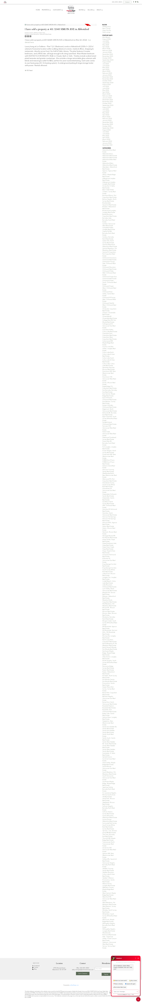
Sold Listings (106, 32)
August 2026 (106, 39)
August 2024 (106, 84)
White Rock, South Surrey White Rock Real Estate (109, 915)
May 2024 (105, 90)
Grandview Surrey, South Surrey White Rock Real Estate (108, 484)
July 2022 (105, 132)
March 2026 (106, 48)
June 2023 (105, 111)
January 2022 (107, 143)
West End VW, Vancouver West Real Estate (109, 898)
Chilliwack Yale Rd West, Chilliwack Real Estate (109, 305)
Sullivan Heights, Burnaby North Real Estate (108, 808)
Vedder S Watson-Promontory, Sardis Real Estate (108, 880)
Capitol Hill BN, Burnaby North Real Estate (108, 233)
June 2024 (105, 88)
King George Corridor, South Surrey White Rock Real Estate (109, 569)
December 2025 (107, 54)
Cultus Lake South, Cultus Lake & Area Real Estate (108, 360)
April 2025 (105, 69)
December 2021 (107, 145)
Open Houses (106, 30)
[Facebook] (133, 2)
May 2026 (105, 45)
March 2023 (106, 116)
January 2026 (107, 52)
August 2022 (106, 130)
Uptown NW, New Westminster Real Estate (108, 855)
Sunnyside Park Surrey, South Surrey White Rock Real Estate (109, 825)
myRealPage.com (74, 985)
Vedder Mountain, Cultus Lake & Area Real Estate (108, 874)
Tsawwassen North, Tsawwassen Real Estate (108, 844)
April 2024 (105, 92)
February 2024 (107, 96)
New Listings (106, 28)
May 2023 (105, 113)
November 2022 (107, 124)
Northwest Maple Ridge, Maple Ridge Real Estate (108, 653)
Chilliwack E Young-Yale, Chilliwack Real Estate (109, 263)
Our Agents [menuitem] (57, 10)
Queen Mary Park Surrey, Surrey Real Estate (108, 689)
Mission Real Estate (108, 611)
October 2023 (106, 103)
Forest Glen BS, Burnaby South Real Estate (108, 443)
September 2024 (107, 82)
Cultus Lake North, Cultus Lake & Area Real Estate (108, 354)
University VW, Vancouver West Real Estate (109, 849)
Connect (127, 2)
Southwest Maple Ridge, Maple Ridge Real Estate (108, 783)
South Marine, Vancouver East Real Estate (109, 768)
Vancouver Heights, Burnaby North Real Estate (108, 864)
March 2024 (106, 94)
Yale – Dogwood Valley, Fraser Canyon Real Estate (109, 938)
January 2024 (107, 98)
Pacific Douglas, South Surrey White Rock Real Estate (109, 662)
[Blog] (137, 2)
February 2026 (107, 50)
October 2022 (106, 126)
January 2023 (107, 120)
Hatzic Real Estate (108, 526)
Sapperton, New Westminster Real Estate (108, 723)
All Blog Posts (106, 26)
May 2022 (105, 135)
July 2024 (105, 86)
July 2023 (105, 109)
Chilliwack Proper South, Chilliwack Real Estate (109, 282)
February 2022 (107, 141)
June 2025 (105, 65)
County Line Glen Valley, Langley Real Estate (109, 348)
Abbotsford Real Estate (109, 157)
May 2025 (105, 67)
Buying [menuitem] (81, 10)
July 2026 (105, 41)
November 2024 (107, 79)
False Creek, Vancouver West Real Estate (109, 433)
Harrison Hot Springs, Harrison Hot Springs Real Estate (109, 518)
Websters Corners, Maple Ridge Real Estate (108, 889)
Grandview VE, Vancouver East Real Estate (109, 490)
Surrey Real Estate (108, 829)
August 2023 (106, 107)
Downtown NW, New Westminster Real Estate (109, 373)
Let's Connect (82, 973)
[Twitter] (135, 2)
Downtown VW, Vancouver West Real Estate (109, 378)
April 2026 (105, 47)
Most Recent (106, 37)
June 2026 (105, 43)
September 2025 (107, 60)
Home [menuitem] (38, 10)
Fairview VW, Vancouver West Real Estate (109, 428)
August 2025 (106, 62)
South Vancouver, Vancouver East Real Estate (109, 777)
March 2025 (106, 71)
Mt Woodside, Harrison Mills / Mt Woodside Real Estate (109, 632)
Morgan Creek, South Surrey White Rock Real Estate (109, 622)
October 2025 (106, 58)
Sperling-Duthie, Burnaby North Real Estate (108, 789)
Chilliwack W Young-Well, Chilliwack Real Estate (109, 299)
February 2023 (107, 118)
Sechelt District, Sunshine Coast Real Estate (108, 758)
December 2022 (107, 122)
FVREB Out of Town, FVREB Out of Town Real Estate (108, 462)
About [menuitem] (99, 10)
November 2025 (107, 56)
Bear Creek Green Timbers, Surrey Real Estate (109, 191)
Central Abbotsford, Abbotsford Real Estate (40, 34)
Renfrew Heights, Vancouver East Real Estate (109, 698)
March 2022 (106, 139)
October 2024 (106, 80)
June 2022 (105, 133)
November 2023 (107, 101)
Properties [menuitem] (45, 10)
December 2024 (107, 77)
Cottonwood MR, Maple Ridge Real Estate (108, 343)
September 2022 (107, 128)
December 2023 (107, 99)
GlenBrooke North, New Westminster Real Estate (109, 475)
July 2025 (105, 63)
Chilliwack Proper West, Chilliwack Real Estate (109, 288)
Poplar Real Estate (108, 670)
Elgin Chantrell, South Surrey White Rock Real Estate (109, 418)
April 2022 (105, 137)
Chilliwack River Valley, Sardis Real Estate (108, 293)
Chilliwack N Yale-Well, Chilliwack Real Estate (109, 273)
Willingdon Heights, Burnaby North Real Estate (108, 925)
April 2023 (105, 115)
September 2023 (107, 105)
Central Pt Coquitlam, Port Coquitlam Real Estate (109, 254)
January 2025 (107, 75)
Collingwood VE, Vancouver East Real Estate (109, 325)
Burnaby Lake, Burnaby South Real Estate (108, 220)
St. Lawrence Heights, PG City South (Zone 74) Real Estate (109, 794)
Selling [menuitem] (90, 10)
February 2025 (107, 73)
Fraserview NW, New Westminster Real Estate (109, 456)
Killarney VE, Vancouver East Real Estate (109, 560)
